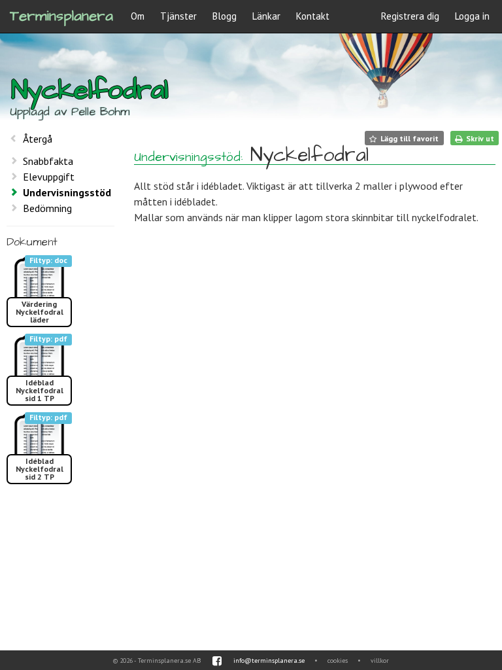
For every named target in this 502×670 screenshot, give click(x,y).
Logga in (472, 16)
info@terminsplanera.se (269, 660)
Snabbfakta (48, 161)
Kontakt (312, 16)
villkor (380, 660)
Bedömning (47, 208)
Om (137, 16)
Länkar (266, 16)
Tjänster (178, 16)
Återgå (37, 138)
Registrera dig (410, 16)
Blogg (224, 16)
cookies (337, 660)
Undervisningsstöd (67, 192)
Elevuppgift (49, 176)
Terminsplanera (61, 16)
